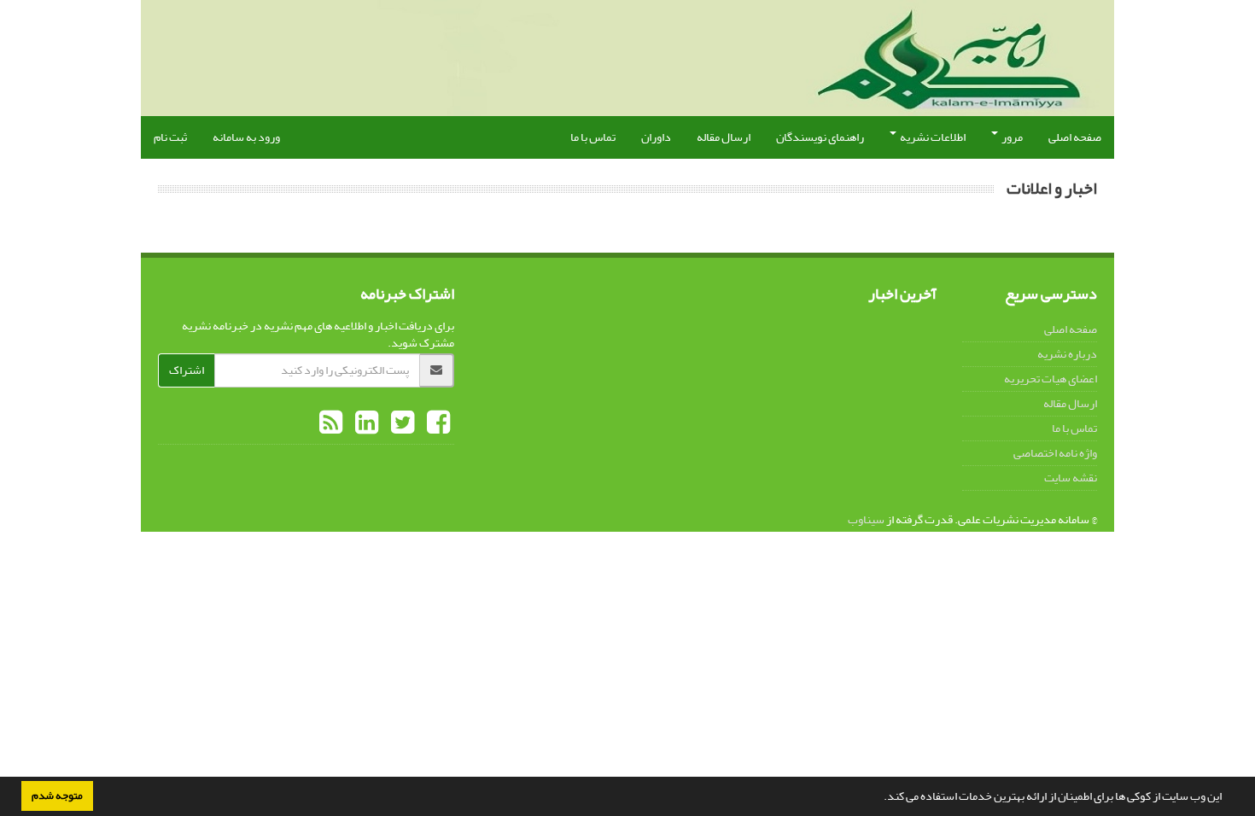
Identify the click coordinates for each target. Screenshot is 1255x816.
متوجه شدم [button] (57, 795)
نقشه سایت (1070, 477)
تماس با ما (593, 137)
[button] (879, 798)
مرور (1011, 137)
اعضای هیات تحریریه (1050, 378)
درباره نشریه (1067, 353)
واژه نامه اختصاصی (1055, 452)
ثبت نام (170, 137)
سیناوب (866, 519)
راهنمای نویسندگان (820, 137)
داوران (656, 137)
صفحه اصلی (1074, 137)
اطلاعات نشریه (932, 137)
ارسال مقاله (723, 137)
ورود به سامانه (246, 137)
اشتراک (186, 370)
